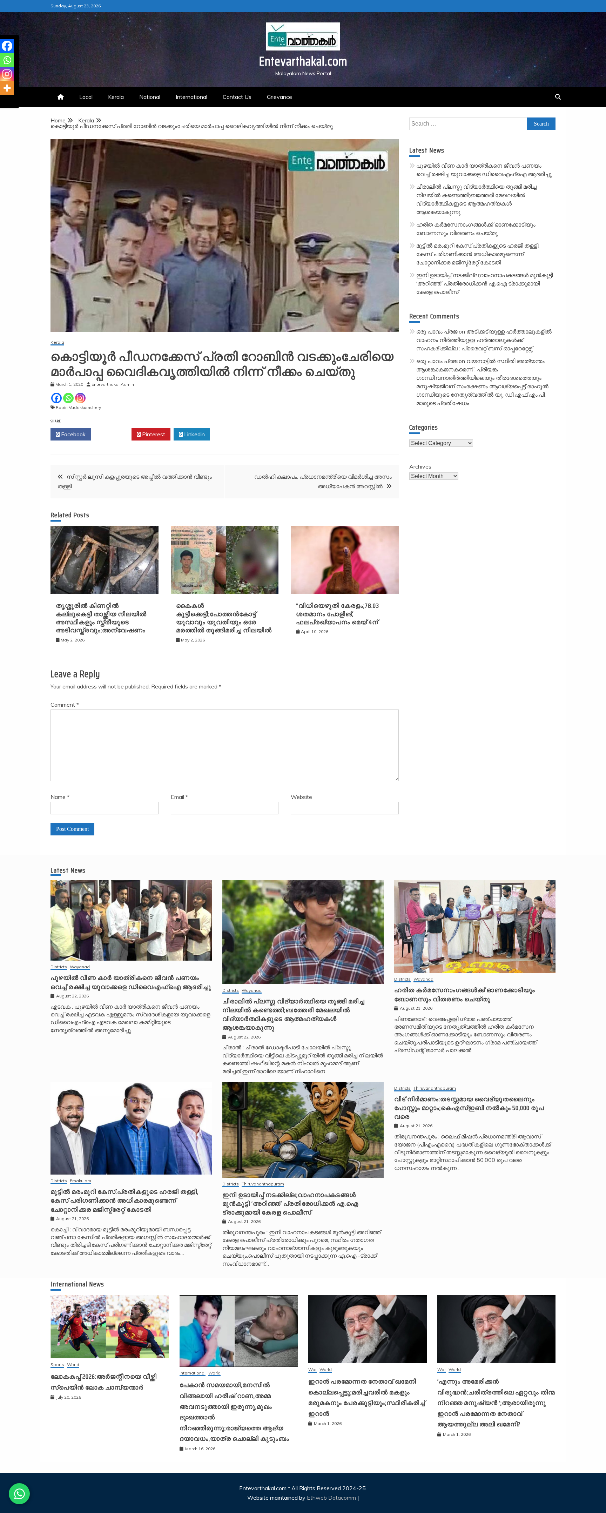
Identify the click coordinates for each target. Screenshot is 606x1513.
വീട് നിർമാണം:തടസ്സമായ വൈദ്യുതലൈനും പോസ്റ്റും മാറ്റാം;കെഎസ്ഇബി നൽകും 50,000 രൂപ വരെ (469, 1108)
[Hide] (3, 102)
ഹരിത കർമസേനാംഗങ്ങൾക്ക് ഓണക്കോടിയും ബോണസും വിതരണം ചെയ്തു (464, 994)
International (191, 96)
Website (301, 796)
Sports (57, 1365)
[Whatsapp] (68, 398)
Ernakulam (80, 1181)
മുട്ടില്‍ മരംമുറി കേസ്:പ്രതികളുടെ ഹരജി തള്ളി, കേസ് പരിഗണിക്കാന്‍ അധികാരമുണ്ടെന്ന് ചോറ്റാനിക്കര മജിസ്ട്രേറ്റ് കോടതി (477, 254)
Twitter (113, 434)
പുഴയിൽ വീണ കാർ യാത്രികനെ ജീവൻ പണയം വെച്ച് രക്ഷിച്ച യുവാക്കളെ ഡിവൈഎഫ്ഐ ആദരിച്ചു (130, 982)
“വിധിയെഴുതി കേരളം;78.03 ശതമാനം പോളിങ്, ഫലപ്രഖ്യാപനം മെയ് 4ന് (337, 614)
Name (59, 796)
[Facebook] (56, 398)
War (312, 1369)
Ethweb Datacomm (331, 1497)
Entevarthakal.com (303, 61)
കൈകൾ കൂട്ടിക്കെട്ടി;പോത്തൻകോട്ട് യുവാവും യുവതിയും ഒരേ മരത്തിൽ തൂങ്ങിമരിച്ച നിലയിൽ (224, 618)
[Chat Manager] (19, 1493)
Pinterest (153, 434)
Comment (64, 704)
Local (86, 96)
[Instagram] (80, 398)
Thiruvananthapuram (263, 1184)
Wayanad (80, 967)
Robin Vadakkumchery (78, 407)
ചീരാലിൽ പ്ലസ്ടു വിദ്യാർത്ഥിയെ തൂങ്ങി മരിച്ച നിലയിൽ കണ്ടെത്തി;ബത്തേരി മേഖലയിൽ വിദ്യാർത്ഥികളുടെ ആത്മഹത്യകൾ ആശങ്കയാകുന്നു (293, 1014)
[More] (7, 88)
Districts (58, 967)
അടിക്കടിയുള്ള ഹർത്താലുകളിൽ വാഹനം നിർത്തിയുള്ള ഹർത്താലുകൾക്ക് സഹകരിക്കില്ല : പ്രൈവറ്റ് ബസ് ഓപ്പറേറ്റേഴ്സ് (484, 340)
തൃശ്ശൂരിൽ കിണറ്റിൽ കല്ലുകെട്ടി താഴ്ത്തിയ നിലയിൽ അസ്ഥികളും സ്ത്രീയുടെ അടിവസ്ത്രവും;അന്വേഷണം (101, 618)
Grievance (279, 96)
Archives (420, 466)
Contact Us (237, 96)
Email (179, 796)
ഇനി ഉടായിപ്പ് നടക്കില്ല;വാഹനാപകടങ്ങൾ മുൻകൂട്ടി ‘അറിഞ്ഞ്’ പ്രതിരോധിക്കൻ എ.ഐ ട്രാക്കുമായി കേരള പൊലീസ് (484, 283)
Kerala (116, 96)
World (73, 1365)
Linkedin (194, 434)
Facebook (73, 434)
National (149, 96)
